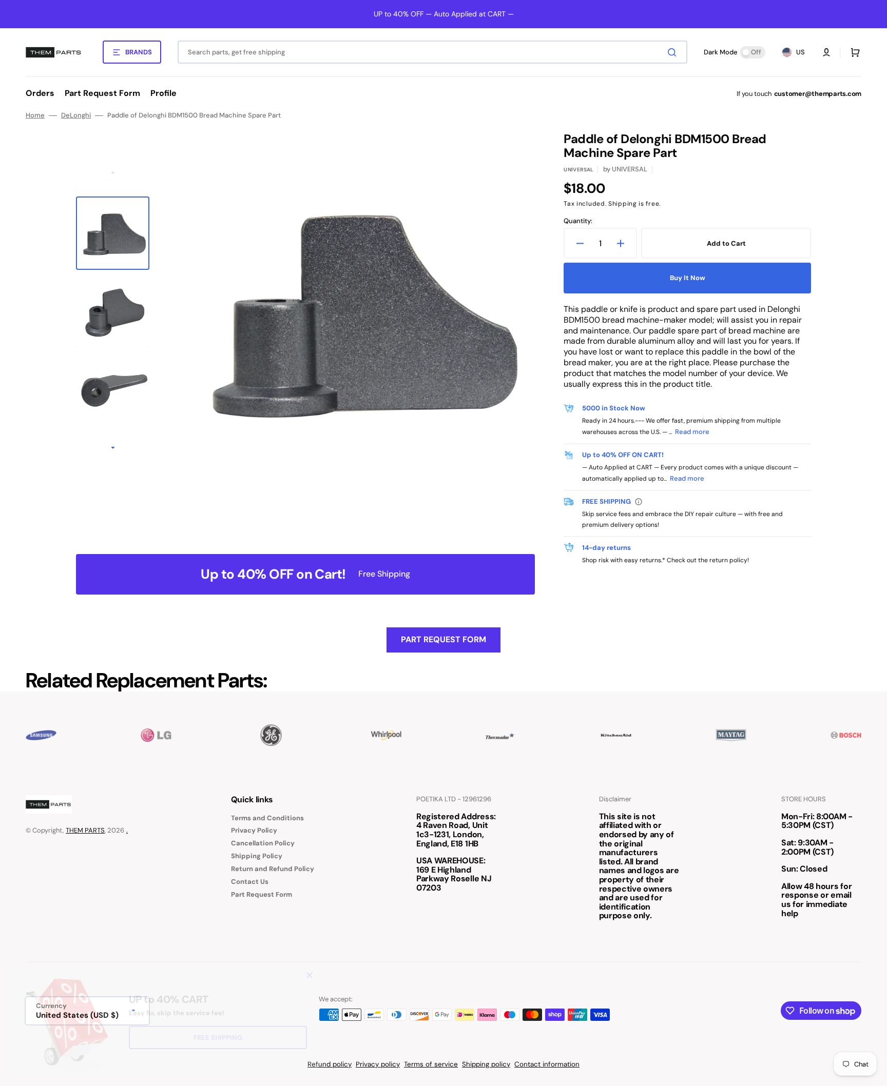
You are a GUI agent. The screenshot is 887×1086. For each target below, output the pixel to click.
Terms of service (431, 1064)
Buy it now (687, 277)
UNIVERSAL (579, 169)
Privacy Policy (254, 830)
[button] (826, 52)
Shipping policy (486, 1064)
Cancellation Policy (263, 843)
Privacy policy (378, 1064)
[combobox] (432, 52)
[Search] (674, 52)
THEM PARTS (85, 830)
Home (35, 115)
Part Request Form (443, 639)
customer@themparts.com (817, 93)
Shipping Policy (256, 856)
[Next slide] (113, 448)
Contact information (547, 1064)
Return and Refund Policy (272, 868)
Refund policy (329, 1064)
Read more (692, 431)
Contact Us (249, 881)
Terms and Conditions (267, 818)
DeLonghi (76, 115)
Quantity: (578, 221)
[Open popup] (638, 502)
